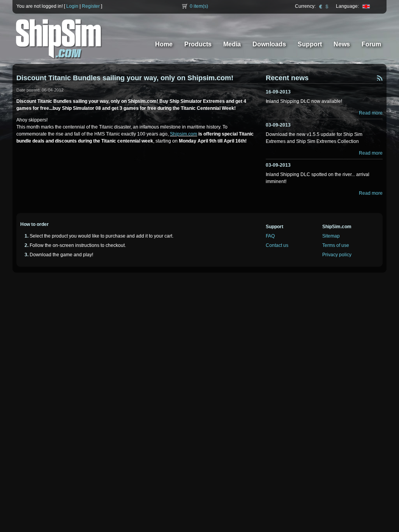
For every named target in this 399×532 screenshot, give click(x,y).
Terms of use (335, 245)
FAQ (270, 236)
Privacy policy (336, 254)
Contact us (277, 245)
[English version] (366, 6)
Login (72, 6)
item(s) (199, 6)
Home (164, 44)
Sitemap (331, 236)
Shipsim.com (183, 134)
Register (91, 6)
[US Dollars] (327, 6)
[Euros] (321, 6)
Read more (371, 113)
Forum (371, 44)
